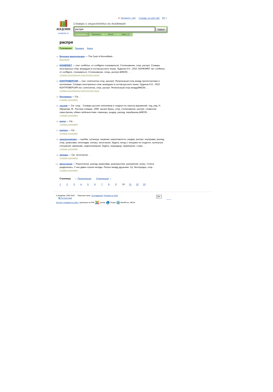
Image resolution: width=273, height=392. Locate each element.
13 (144, 184)
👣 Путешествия (65, 198)
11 (130, 184)
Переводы (96, 34)
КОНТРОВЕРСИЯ (69, 81)
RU (163, 18)
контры (64, 130)
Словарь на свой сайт (149, 18)
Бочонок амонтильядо (72, 56)
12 (137, 184)
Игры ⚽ (125, 34)
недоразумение (68, 139)
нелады (64, 155)
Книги (110, 34)
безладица (66, 96)
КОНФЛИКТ (66, 65)
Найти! (161, 29)
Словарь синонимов (69, 100)
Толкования (81, 34)
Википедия (64, 60)
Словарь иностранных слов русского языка (79, 75)
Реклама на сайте (111, 195)
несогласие (66, 164)
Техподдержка (97, 195)
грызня (63, 105)
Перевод (79, 48)
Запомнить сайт (128, 18)
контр (63, 121)
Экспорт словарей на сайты (67, 202)
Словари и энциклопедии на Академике (99, 23)
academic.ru (63, 33)
